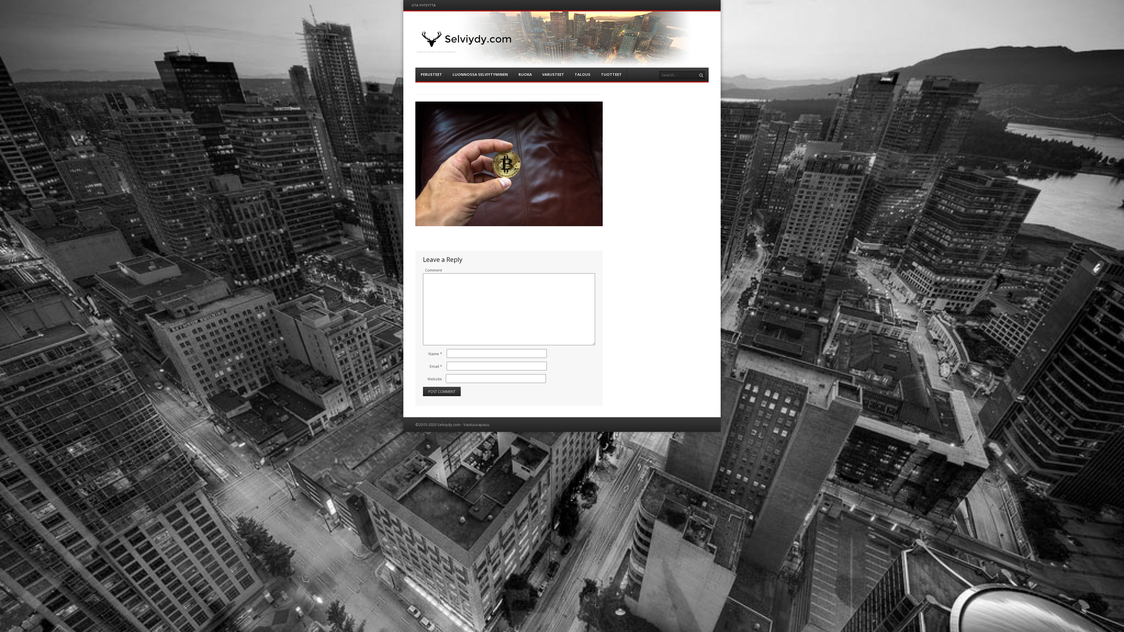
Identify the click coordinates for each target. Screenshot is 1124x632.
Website (434, 379)
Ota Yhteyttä (424, 5)
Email (436, 366)
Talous (582, 74)
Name (435, 353)
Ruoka (525, 74)
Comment (433, 270)
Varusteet (553, 74)
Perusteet (431, 74)
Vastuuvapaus (476, 424)
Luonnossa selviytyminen (480, 74)
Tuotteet (611, 74)
